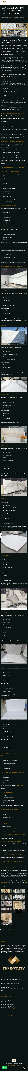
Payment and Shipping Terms (7, 1000)
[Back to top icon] (14, 1060)
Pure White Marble (5, 722)
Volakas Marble (4, 498)
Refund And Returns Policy (7, 1004)
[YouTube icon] (11, 1065)
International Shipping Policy (7, 1006)
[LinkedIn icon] (13, 1065)
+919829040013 (10, 979)
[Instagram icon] (16, 1065)
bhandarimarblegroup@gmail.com (12, 828)
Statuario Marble (4, 290)
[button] (4, 1067)
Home (3, 16)
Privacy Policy (4, 1001)
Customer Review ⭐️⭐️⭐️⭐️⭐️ (8, 1009)
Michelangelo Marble (5, 445)
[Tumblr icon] (19, 1065)
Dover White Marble (5, 612)
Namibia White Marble (5, 666)
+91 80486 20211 (9, 826)
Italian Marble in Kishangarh (7, 753)
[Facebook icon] (8, 1065)
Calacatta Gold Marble (5, 394)
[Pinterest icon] (14, 1065)
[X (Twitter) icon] (9, 1065)
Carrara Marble (4, 325)
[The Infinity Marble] (4, 2)
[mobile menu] (26, 2)
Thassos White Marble (5, 555)
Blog (8, 16)
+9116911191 (17, 979)
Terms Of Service (4, 1003)
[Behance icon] (18, 1065)
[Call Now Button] (24, 1068)
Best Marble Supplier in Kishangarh (8, 1007)
